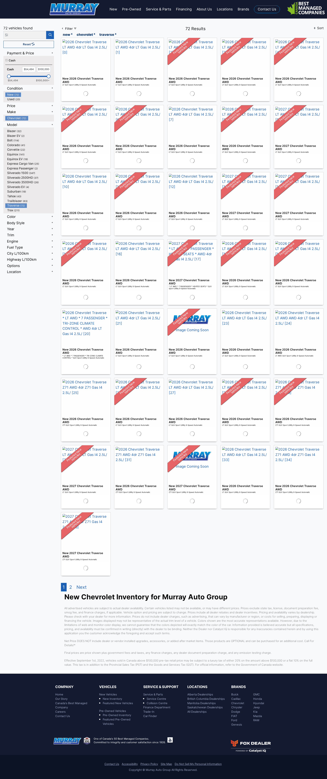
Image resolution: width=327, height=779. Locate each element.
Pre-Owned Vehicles (112, 711)
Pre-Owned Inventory (117, 715)
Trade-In (148, 711)
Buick (234, 694)
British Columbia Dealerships (206, 699)
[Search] (50, 35)
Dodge (235, 711)
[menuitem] (29, 94)
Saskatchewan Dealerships (205, 707)
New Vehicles (108, 694)
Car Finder (150, 716)
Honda (257, 699)
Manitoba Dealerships (201, 703)
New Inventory (112, 699)
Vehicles (107, 687)
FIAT (234, 716)
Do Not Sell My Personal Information (198, 764)
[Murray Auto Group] (74, 9)
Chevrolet (237, 703)
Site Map (166, 764)
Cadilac (236, 699)
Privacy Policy (149, 764)
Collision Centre (157, 703)
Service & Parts (153, 694)
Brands (238, 687)
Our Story (61, 699)
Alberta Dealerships (200, 694)
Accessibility (130, 764)
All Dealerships (197, 711)
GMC (256, 694)
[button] (113, 9)
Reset (27, 44)
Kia (255, 711)
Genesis (236, 724)
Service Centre (156, 699)
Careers (60, 711)
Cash (12, 60)
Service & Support (160, 687)
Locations (197, 687)
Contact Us (62, 716)
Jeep (256, 707)
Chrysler (236, 707)
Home (59, 694)
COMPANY (64, 687)
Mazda (257, 716)
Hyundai (258, 703)
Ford (234, 720)
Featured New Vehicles (118, 703)
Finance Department (156, 707)
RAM (256, 720)
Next (81, 587)
